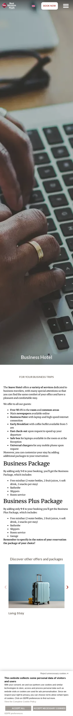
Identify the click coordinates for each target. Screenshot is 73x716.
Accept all (18, 708)
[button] (65, 5)
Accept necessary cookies (49, 708)
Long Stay (16, 613)
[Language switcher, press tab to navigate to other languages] (33, 5)
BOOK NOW (49, 5)
